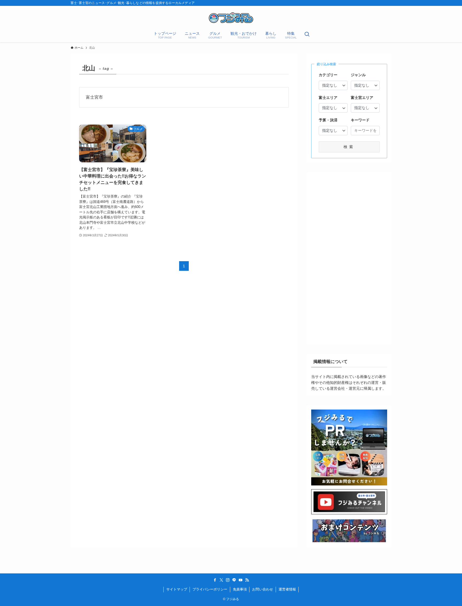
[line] (234, 580)
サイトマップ (176, 589)
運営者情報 (287, 589)
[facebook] (215, 580)
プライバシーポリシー (209, 589)
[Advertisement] (349, 256)
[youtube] (240, 580)
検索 (349, 147)
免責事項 (240, 589)
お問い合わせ (262, 589)
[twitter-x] (221, 580)
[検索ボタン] (307, 34)
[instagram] (227, 580)
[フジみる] (231, 17)
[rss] (247, 580)
